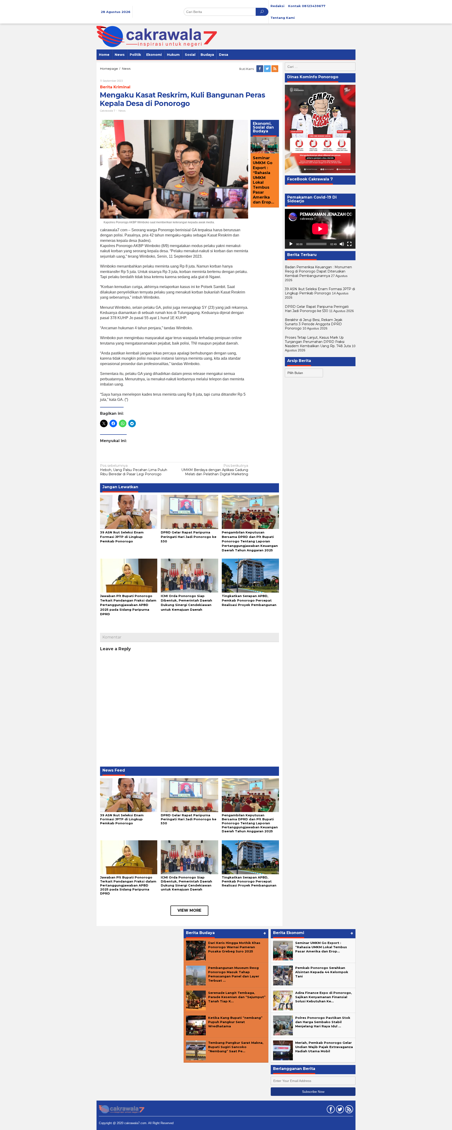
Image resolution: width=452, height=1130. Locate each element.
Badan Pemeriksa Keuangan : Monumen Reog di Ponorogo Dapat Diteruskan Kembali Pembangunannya (318, 271)
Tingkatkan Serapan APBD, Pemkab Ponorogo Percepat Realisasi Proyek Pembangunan (249, 600)
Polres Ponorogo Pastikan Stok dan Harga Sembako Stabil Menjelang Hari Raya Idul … (322, 1022)
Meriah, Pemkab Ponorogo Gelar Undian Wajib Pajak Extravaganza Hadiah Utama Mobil (324, 1047)
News (121, 110)
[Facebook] (260, 69)
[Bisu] (341, 244)
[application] (320, 229)
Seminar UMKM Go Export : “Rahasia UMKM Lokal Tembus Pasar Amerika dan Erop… (263, 180)
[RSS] (275, 69)
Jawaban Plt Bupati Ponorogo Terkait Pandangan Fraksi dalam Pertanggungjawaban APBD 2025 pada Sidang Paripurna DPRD (128, 605)
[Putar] (291, 244)
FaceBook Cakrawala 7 (310, 179)
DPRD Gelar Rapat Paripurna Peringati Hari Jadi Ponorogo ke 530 (188, 536)
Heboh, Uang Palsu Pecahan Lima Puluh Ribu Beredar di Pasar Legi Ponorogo (133, 469)
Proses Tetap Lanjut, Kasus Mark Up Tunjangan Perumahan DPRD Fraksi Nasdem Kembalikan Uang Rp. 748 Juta (318, 341)
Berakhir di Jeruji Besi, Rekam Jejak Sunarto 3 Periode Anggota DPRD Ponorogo (313, 324)
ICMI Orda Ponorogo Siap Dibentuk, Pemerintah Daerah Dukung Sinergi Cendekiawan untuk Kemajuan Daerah (186, 883)
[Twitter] (267, 69)
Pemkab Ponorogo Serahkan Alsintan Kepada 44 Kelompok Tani (321, 972)
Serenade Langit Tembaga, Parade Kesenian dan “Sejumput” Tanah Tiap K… (237, 997)
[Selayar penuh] (349, 244)
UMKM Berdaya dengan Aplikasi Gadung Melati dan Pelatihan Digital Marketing (214, 469)
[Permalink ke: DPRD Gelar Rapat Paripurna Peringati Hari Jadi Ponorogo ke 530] (189, 511)
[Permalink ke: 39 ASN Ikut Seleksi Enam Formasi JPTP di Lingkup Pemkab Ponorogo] (128, 511)
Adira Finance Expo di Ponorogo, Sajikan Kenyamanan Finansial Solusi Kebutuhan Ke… (323, 997)
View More (189, 910)
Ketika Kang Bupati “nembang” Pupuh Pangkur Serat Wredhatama (235, 1022)
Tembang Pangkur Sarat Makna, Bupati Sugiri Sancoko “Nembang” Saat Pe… (235, 1047)
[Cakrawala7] (157, 36)
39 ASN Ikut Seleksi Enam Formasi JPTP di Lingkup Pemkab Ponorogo (122, 536)
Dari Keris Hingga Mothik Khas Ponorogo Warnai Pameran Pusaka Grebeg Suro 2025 (234, 947)
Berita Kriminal (115, 87)
